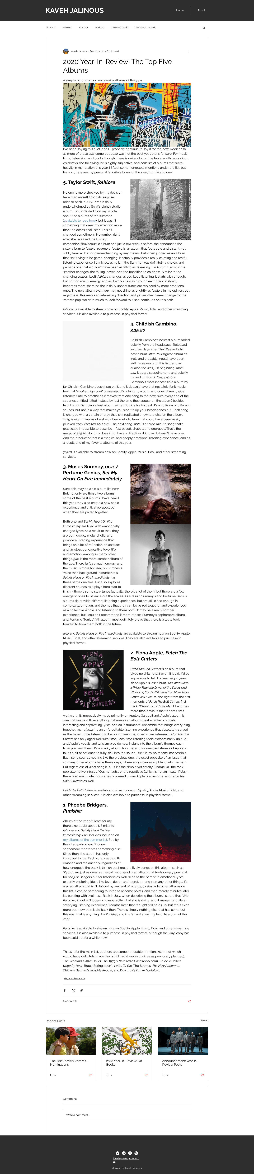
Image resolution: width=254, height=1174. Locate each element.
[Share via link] (81, 990)
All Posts (51, 27)
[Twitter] (117, 1153)
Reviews (67, 27)
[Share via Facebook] (64, 990)
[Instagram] (130, 1153)
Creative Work (120, 27)
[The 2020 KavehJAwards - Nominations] (71, 1041)
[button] (203, 27)
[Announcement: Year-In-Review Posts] (183, 1041)
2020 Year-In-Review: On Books (124, 1062)
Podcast (100, 27)
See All (204, 1020)
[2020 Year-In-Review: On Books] (127, 1041)
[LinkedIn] (124, 1153)
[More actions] (189, 51)
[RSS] (136, 1153)
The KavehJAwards (145, 27)
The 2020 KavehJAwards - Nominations (69, 1062)
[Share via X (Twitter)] (73, 990)
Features (83, 27)
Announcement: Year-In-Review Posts (180, 1062)
